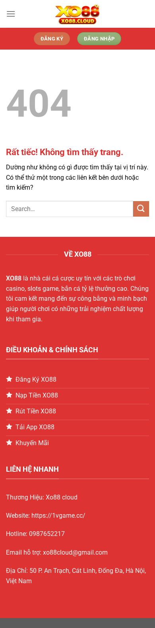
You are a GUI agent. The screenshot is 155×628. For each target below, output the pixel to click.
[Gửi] (141, 209)
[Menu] (10, 13)
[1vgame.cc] (77, 14)
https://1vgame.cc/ (58, 515)
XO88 (13, 278)
